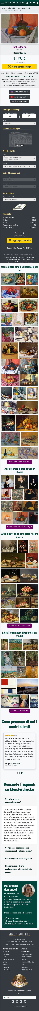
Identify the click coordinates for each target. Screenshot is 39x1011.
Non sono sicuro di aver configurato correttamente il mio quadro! (18, 869)
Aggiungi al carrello (21, 240)
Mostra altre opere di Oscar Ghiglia (19, 527)
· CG (4, 957)
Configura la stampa (21, 66)
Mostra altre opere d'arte (19, 711)
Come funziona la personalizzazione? (13, 800)
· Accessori (24, 967)
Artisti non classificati (23, 8)
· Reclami (6, 967)
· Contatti (6, 952)
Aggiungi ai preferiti (20, 97)
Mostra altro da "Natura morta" (19, 625)
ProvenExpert (16, 764)
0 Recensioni (24, 101)
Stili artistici (11, 8)
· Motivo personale (26, 954)
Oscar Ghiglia (8, 11)
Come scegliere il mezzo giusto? (18, 858)
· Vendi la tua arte (26, 957)
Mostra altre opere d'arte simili (19, 462)
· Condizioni (6, 954)
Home (3, 8)
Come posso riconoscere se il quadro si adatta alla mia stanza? (18, 849)
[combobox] (19, 123)
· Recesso (6, 965)
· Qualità (23, 959)
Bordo (4, 120)
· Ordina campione (26, 970)
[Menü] (2, 3)
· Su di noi (6, 970)
